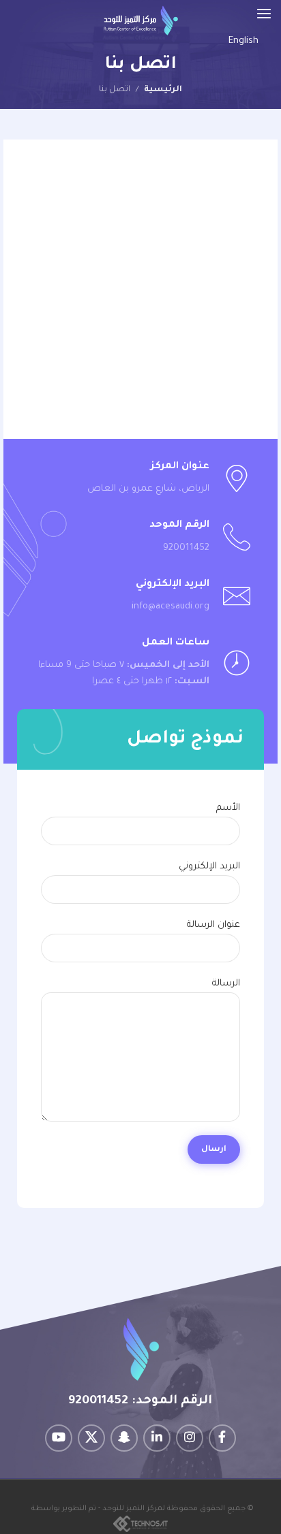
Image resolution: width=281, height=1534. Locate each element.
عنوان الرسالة (213, 925)
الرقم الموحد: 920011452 (140, 1401)
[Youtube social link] (58, 1438)
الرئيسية (163, 90)
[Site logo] (141, 20)
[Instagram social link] (189, 1438)
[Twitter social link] (91, 1438)
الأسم (228, 808)
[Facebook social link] (222, 1438)
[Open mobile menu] (264, 13)
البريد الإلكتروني (209, 867)
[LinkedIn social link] (157, 1438)
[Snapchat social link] (124, 1438)
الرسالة (226, 984)
